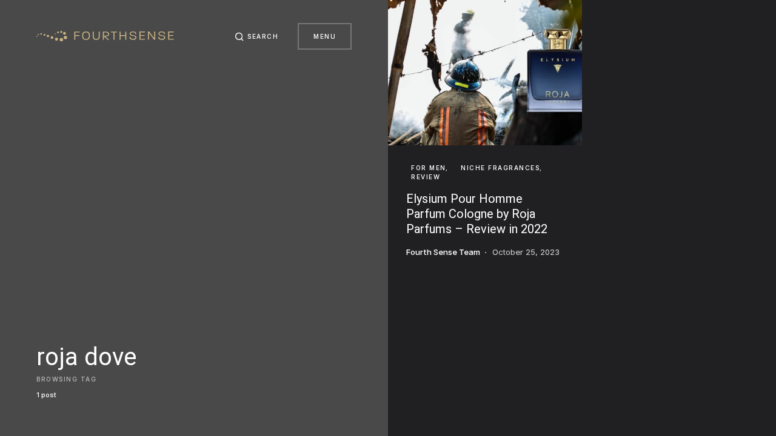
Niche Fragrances (500, 167)
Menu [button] (324, 36)
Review (425, 176)
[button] (257, 36)
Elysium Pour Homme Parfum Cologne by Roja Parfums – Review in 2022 (476, 213)
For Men (428, 167)
